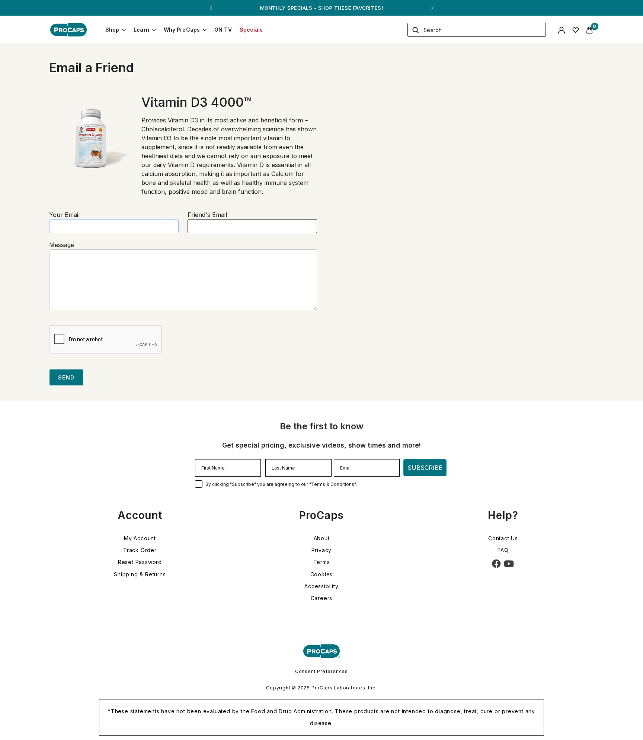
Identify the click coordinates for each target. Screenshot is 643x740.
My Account (140, 538)
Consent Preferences (321, 671)
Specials (251, 29)
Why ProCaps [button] (182, 29)
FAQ (503, 550)
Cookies (321, 574)
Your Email (64, 214)
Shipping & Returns (140, 574)
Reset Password (140, 562)
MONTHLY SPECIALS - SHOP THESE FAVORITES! (321, 8)
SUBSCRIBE (424, 467)
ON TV (223, 29)
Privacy (321, 550)
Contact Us (503, 538)
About (322, 538)
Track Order (140, 550)
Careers (322, 598)
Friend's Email (207, 214)
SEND (66, 377)
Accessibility (321, 586)
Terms (321, 562)
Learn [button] (141, 29)
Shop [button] (112, 29)
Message (61, 245)
